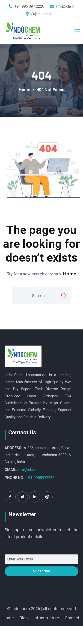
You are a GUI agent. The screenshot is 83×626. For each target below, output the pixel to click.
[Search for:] (41, 295)
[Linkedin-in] (34, 496)
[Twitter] (22, 496)
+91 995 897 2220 (29, 6)
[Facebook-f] (10, 496)
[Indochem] (24, 31)
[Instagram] (47, 496)
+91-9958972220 (40, 478)
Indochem (20, 608)
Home (69, 274)
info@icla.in (27, 469)
